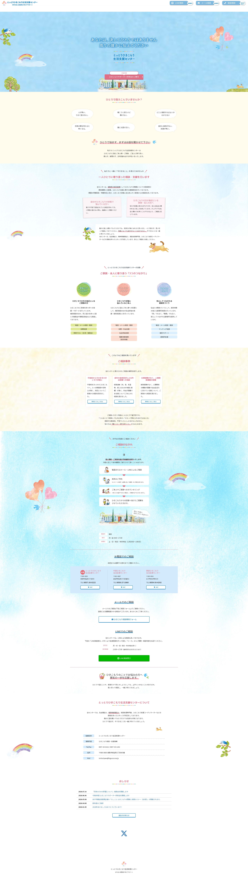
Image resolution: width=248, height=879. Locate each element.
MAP (91, 587)
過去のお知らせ (124, 815)
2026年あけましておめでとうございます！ (107, 807)
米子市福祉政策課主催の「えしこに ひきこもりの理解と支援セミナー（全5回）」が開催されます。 (127, 799)
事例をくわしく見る (97, 401)
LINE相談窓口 (125, 658)
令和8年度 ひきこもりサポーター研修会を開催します (111, 795)
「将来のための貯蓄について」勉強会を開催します (110, 791)
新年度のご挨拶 (98, 803)
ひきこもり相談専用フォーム (125, 619)
